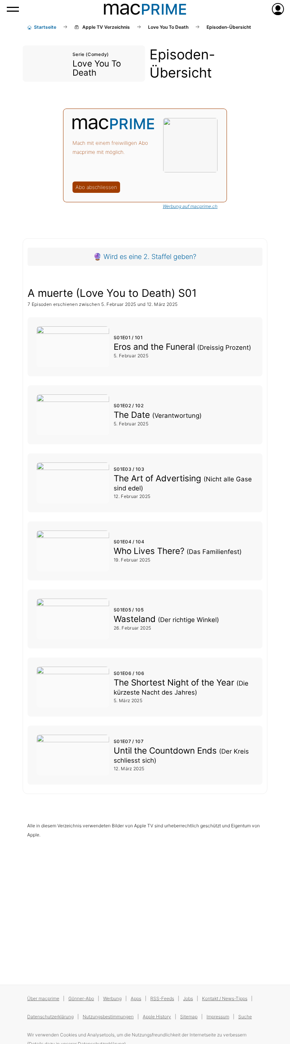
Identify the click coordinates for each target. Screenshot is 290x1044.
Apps (136, 998)
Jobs (188, 998)
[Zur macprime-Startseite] (145, 9)
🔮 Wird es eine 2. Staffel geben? (144, 257)
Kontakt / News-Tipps (224, 998)
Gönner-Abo (81, 998)
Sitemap (188, 1016)
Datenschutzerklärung (50, 1016)
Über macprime (43, 998)
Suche (245, 1016)
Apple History (157, 1016)
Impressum (218, 1016)
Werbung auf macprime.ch (190, 206)
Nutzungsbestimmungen (108, 1016)
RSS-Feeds (162, 998)
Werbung (112, 998)
